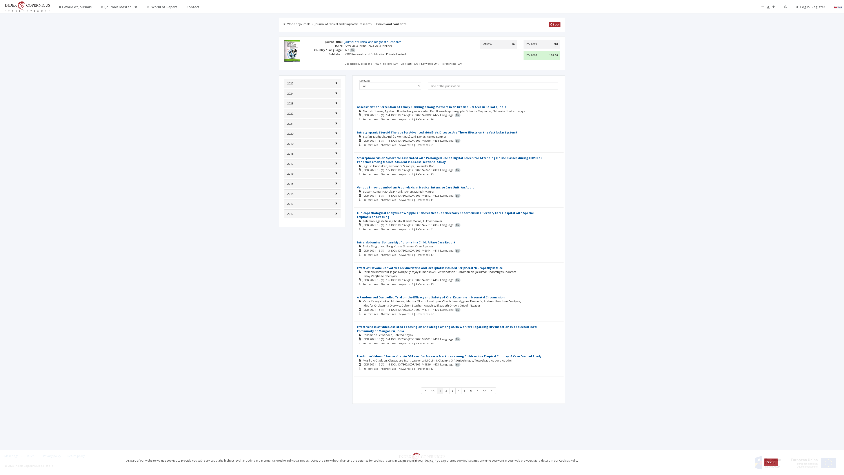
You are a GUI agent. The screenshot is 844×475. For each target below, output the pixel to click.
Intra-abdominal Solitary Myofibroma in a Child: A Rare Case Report (406, 242)
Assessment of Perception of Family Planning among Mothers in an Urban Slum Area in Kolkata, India (431, 107)
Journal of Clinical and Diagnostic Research (343, 24)
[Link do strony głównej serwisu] (27, 6)
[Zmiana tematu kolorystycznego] (786, 7)
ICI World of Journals (297, 24)
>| (492, 391)
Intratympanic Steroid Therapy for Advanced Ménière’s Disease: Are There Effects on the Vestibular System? (437, 132)
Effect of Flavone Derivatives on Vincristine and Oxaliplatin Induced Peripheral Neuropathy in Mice (430, 268)
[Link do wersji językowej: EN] (840, 7)
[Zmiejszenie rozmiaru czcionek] (760, 7)
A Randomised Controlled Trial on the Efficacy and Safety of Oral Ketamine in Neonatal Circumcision (431, 297)
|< (425, 391)
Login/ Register (812, 7)
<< (433, 391)
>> (484, 391)
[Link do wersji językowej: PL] (836, 7)
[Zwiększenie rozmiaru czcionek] (776, 7)
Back (555, 24)
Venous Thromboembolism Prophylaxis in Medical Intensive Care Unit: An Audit (415, 187)
